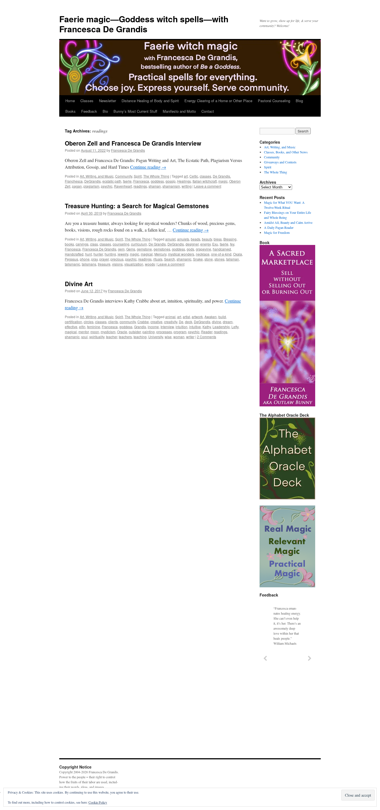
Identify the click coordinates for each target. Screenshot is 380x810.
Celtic (193, 176)
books (69, 244)
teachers (125, 336)
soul (84, 336)
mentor (83, 331)
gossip (171, 181)
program (180, 331)
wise (168, 336)
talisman (232, 259)
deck (188, 321)
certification (73, 321)
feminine (93, 326)
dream (228, 321)
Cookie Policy (97, 802)
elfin (82, 326)
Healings (184, 181)
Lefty (234, 326)
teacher (111, 336)
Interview (167, 326)
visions (117, 264)
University (155, 336)
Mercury (160, 254)
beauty (207, 239)
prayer (104, 259)
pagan (77, 186)
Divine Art (79, 283)
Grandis (140, 326)
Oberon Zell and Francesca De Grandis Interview (133, 143)
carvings (82, 244)
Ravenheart (123, 186)
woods (150, 264)
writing (187, 186)
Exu (215, 244)
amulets (183, 239)
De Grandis (157, 244)
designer (192, 244)
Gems (130, 249)
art (186, 176)
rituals (157, 259)
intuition (181, 326)
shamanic (184, 259)
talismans (89, 264)
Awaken (210, 316)
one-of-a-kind (221, 254)
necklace (202, 254)
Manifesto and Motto (179, 111)
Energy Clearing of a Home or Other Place (218, 100)
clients (113, 321)
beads (195, 239)
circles (88, 321)
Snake (198, 259)
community (128, 321)
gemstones (162, 249)
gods (190, 249)
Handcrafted (74, 254)
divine (216, 321)
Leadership (221, 326)
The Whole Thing (156, 176)
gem (121, 249)
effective (71, 326)
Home (70, 100)
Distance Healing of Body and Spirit (150, 100)
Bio (105, 111)
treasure (104, 264)
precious (117, 259)
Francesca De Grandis (128, 150)
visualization (133, 264)
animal (170, 316)
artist (186, 316)
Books (70, 111)
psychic (106, 186)
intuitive (195, 326)
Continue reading (148, 167)
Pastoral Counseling (274, 100)
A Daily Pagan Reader (278, 227)
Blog (299, 100)
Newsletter (107, 100)
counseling (121, 244)
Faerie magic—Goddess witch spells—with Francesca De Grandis (143, 24)
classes (205, 176)
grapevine (203, 249)
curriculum (139, 244)
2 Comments (206, 336)
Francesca (141, 181)
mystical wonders (181, 254)
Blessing (229, 239)
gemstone (144, 249)
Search (169, 259)
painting (148, 331)
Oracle (122, 331)
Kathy (207, 326)
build (222, 316)
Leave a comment (207, 186)
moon (94, 331)
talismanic (72, 264)
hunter (98, 254)
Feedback (89, 111)
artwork (197, 316)
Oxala (237, 254)
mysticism (108, 331)
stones (219, 259)
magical (147, 254)
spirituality (96, 336)
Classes (86, 100)
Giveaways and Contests (280, 162)
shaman (155, 186)
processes (164, 331)
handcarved (222, 249)
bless (218, 239)
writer (190, 336)
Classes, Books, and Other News (286, 152)
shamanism (171, 186)
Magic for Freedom (277, 232)
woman (178, 336)
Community (123, 176)
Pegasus (71, 259)
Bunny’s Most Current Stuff (135, 111)
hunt (88, 254)
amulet (170, 239)
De (181, 321)
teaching (140, 336)
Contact (207, 111)
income (153, 326)
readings (140, 186)
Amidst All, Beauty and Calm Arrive (288, 222)
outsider (135, 331)
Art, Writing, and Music (96, 176)
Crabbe (143, 321)
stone (208, 259)
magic (223, 181)
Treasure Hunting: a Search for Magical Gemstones (137, 206)
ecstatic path (111, 181)
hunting (110, 254)
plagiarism (91, 186)
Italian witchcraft (205, 181)
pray (94, 259)
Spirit (138, 176)
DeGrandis (92, 181)
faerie (127, 181)
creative (156, 321)
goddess (157, 181)
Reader (206, 331)
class (94, 244)
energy (205, 244)
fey (232, 244)
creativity (170, 321)
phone (85, 259)
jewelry (123, 254)
